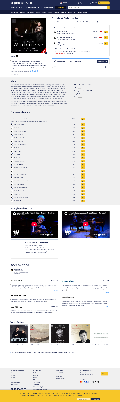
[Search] (108, 7)
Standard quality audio (64, 37)
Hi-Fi (25, 7)
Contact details (59, 373)
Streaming (61, 7)
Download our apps (60, 378)
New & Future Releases (18, 12)
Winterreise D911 (22, 119)
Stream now (61, 61)
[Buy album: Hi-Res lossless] (106, 32)
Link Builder (36, 384)
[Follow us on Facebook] (12, 389)
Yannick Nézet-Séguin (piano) (38, 121)
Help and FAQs (36, 382)
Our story (13, 380)
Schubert (13, 119)
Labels (44, 12)
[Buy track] (83, 124)
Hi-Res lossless (62, 32)
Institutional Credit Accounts (40, 389)
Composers (30, 12)
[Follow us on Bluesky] (18, 389)
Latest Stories (82, 12)
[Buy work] (83, 119)
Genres (50, 12)
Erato (79, 88)
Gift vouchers (36, 380)
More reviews (14, 74)
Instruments (48, 7)
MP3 (58, 43)
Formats (57, 12)
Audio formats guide (69, 28)
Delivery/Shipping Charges (39, 387)
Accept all (96, 399)
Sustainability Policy (15, 382)
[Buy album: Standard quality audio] (106, 37)
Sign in (82, 3)
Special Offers (72, 12)
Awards (63, 12)
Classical (14, 7)
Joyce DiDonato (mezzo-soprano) (20, 121)
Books (40, 7)
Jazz (20, 7)
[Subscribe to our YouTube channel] (25, 389)
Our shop (13, 377)
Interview (33, 256)
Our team (13, 375)
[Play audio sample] (12, 124)
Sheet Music (32, 7)
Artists (38, 12)
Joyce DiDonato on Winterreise (36, 242)
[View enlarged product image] (28, 35)
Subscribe (104, 374)
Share (108, 67)
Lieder (80, 97)
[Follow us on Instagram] (22, 389)
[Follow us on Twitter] (15, 389)
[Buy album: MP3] (106, 43)
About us (13, 373)
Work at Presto (14, 384)
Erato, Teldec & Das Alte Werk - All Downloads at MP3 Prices (72, 53)
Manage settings (82, 399)
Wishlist (94, 3)
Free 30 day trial (102, 61)
